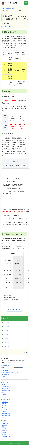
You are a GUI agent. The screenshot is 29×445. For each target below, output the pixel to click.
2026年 (6, 322)
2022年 (6, 338)
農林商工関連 (5, 430)
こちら (22, 367)
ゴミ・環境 (4, 411)
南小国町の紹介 (5, 386)
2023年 (6, 334)
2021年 (13, 8)
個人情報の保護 (5, 374)
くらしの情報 (5, 423)
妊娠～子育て (5, 402)
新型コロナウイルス (9, 26)
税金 (3, 407)
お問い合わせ (5, 370)
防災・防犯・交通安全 (7, 436)
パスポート (4, 409)
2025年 (6, 326)
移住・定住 (4, 405)
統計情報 (4, 432)
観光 (3, 392)
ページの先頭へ (24, 352)
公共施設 (4, 434)
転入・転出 (4, 403)
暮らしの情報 (5, 388)
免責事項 (4, 376)
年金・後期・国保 (6, 415)
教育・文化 (4, 425)
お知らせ (8, 8)
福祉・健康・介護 (6, 413)
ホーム (2, 8)
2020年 (6, 346)
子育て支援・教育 (6, 390)
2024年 (6, 330)
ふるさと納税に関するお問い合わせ (10, 372)
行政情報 (4, 394)
